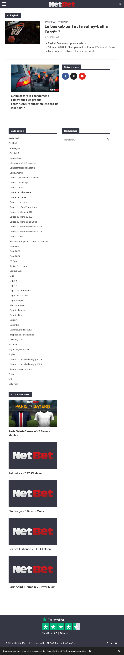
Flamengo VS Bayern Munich (27, 511)
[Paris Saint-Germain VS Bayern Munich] (33, 413)
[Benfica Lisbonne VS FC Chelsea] (33, 531)
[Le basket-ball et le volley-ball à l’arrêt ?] (22, 32)
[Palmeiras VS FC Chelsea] (33, 455)
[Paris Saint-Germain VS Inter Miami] (33, 569)
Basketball (51, 22)
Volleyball (64, 22)
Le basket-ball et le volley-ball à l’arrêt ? (76, 29)
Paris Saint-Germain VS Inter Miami (32, 587)
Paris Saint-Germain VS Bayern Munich (29, 433)
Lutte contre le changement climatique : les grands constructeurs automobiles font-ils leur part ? (34, 102)
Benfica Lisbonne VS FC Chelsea (30, 549)
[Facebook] (65, 76)
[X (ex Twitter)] (73, 76)
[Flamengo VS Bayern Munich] (33, 493)
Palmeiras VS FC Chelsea (25, 473)
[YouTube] (82, 76)
